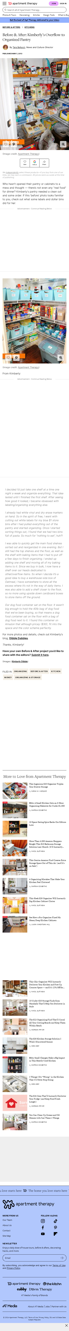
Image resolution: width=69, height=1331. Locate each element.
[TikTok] (55, 1221)
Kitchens (30, 27)
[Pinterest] (55, 1227)
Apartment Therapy (28, 153)
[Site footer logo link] (34, 1204)
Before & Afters (11, 27)
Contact (6, 1230)
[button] (63, 144)
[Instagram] (43, 1221)
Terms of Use (58, 1265)
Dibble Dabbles (18, 638)
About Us (7, 1225)
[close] (66, 1325)
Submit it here (39, 654)
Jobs (47, 1306)
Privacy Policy (13, 1268)
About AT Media (35, 1306)
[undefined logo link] (22, 3)
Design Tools (49, 15)
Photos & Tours (9, 15)
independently (12, 172)
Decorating (25, 15)
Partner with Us (59, 1306)
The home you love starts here (44, 1191)
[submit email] (62, 1257)
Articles (36, 15)
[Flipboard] (55, 1234)
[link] (47, 785)
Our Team (7, 1220)
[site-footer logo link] (10, 1306)
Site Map (7, 1235)
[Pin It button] (14, 144)
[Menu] (4, 3)
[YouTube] (43, 1234)
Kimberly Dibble (20, 661)
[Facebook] (43, 1227)
